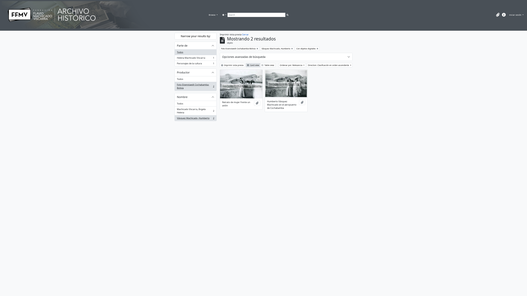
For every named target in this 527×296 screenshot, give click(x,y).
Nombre (182, 97)
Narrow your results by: (196, 36)
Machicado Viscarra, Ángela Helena (195, 111)
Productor (183, 72)
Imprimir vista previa (233, 65)
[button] (498, 15)
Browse (212, 15)
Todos (180, 52)
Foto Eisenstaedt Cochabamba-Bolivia (195, 86)
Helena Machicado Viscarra (195, 58)
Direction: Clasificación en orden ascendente (329, 65)
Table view (269, 65)
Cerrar (245, 34)
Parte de (182, 45)
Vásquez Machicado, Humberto (195, 119)
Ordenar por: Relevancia (291, 65)
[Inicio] (105, 15)
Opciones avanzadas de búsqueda (243, 57)
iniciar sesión (515, 15)
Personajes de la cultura (195, 64)
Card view (254, 65)
